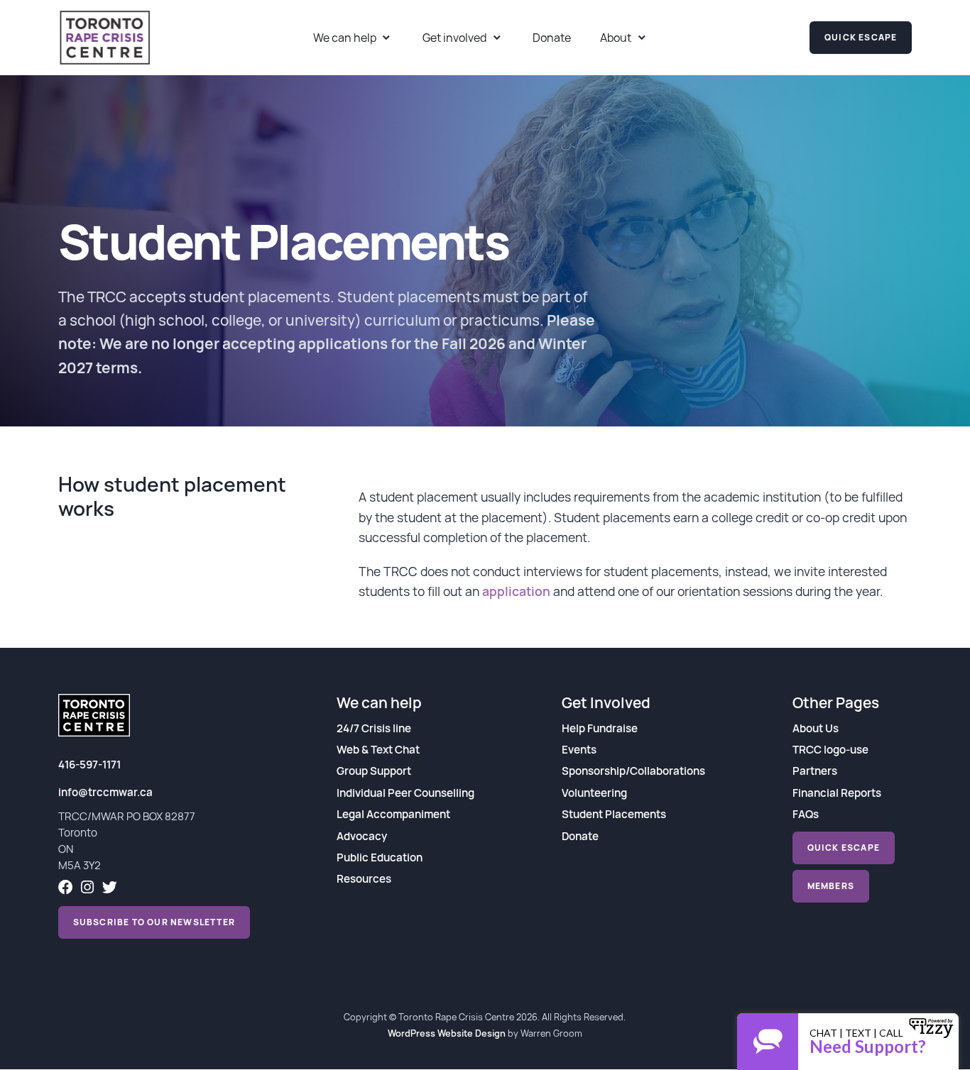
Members (830, 886)
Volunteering (594, 792)
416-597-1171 (89, 764)
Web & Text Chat (378, 749)
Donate (552, 37)
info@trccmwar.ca (105, 792)
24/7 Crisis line (374, 728)
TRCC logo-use (830, 749)
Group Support (374, 770)
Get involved (454, 37)
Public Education (380, 857)
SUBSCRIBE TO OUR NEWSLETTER (154, 922)
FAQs (805, 814)
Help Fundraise (600, 728)
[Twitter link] (109, 888)
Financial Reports (836, 792)
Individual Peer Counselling (405, 792)
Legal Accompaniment (393, 814)
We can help (344, 37)
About (615, 37)
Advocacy (362, 836)
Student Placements (614, 814)
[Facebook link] (65, 888)
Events (579, 749)
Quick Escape (860, 37)
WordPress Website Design (447, 1033)
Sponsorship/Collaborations (633, 770)
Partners (814, 770)
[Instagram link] (87, 888)
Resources (364, 878)
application (516, 591)
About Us (815, 728)
